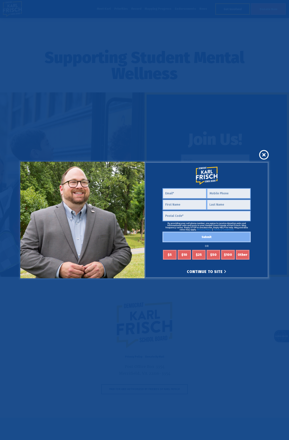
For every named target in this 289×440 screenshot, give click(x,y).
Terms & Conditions (223, 229)
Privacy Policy (204, 229)
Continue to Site (205, 271)
